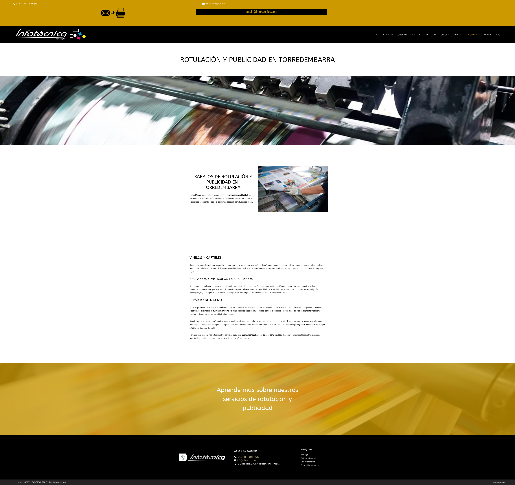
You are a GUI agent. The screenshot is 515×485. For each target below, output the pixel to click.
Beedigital (502, 483)
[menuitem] (377, 34)
